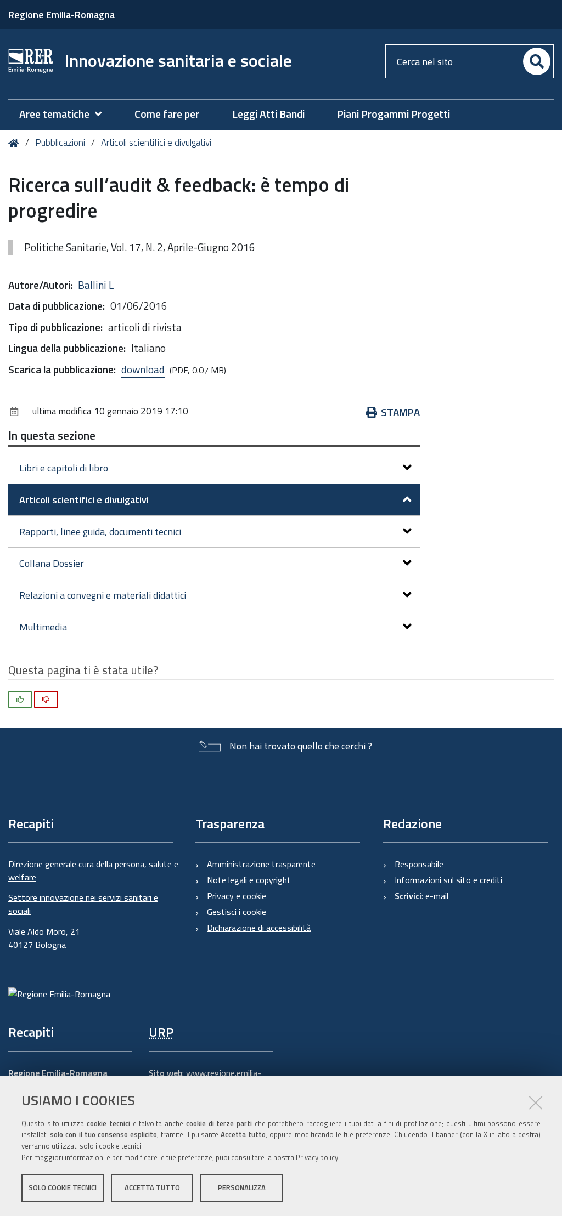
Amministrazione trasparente (261, 864)
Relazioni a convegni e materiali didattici (102, 595)
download (143, 369)
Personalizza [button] (242, 1187)
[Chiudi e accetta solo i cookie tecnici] (535, 1102)
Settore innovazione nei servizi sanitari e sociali (83, 904)
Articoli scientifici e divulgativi (156, 142)
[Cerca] (536, 61)
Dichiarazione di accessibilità (259, 927)
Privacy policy (317, 1157)
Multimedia (43, 627)
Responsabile (419, 864)
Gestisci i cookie (236, 911)
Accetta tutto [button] (152, 1187)
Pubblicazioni (60, 142)
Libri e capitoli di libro (63, 468)
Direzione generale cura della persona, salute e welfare (93, 870)
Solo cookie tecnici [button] (63, 1187)
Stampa (400, 412)
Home (15, 143)
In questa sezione (51, 435)
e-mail (438, 895)
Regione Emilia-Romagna (61, 14)
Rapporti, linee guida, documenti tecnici (100, 531)
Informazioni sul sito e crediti (448, 880)
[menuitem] (66, 114)
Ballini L (96, 285)
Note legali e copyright (249, 880)
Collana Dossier (51, 563)
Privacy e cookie (236, 895)
